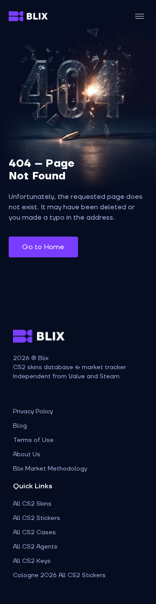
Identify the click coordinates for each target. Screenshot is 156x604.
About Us (26, 454)
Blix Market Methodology (50, 469)
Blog (20, 426)
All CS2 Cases (34, 532)
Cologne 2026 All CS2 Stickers (59, 575)
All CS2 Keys (32, 561)
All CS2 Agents (35, 547)
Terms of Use (33, 440)
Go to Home (43, 247)
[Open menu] (139, 16)
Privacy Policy (33, 412)
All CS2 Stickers (36, 518)
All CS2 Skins (32, 504)
